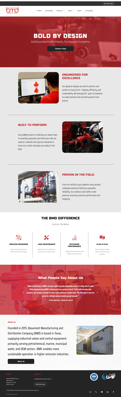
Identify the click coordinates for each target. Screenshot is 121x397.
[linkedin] (107, 392)
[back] (24, 292)
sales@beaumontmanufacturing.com (42, 379)
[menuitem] (39, 10)
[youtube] (102, 392)
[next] (97, 292)
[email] (90, 392)
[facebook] (113, 392)
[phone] (96, 392)
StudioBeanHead (14, 394)
